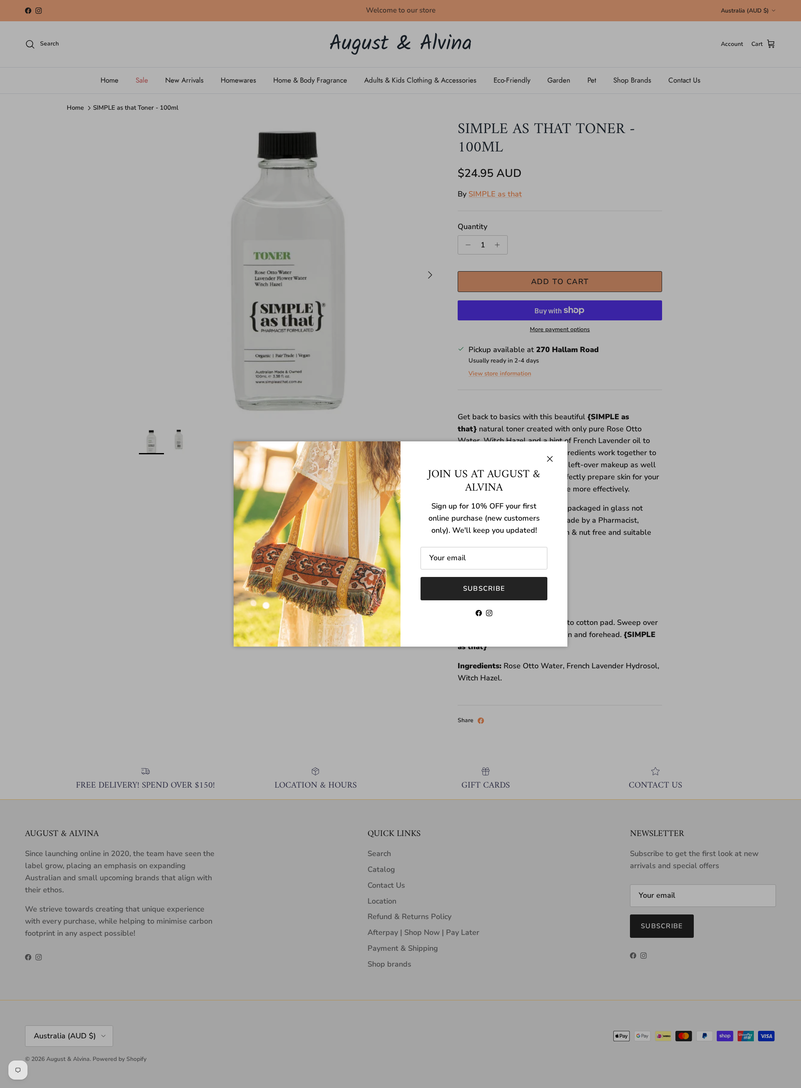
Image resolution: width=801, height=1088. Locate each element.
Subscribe (484, 588)
